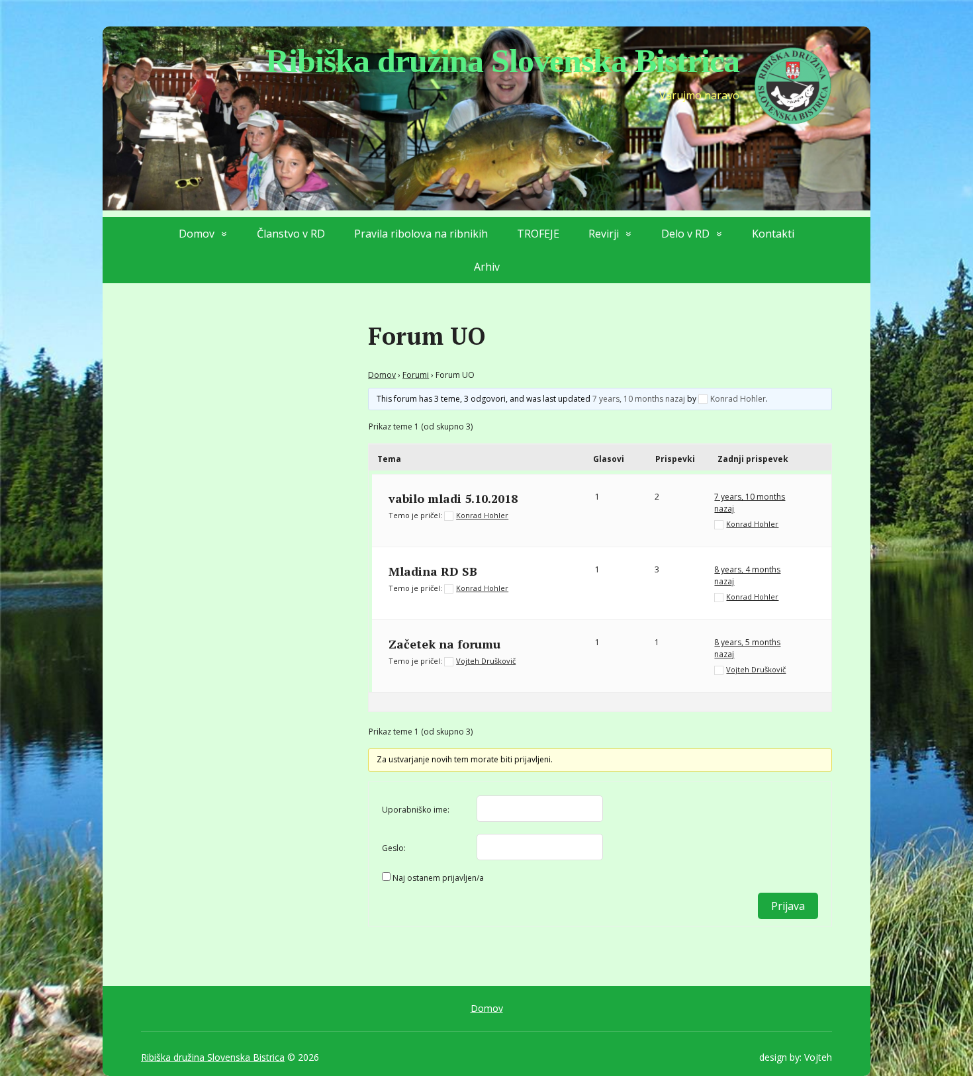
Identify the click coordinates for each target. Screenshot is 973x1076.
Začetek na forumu (444, 644)
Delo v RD (685, 233)
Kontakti (773, 233)
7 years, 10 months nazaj (638, 398)
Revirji (603, 233)
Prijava (788, 906)
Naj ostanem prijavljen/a (438, 877)
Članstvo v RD (291, 233)
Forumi (415, 375)
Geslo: (394, 848)
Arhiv (487, 266)
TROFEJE (538, 233)
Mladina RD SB (433, 571)
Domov (196, 233)
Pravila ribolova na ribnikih (421, 233)
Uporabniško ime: (415, 809)
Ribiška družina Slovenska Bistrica (213, 1057)
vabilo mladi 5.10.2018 (453, 498)
